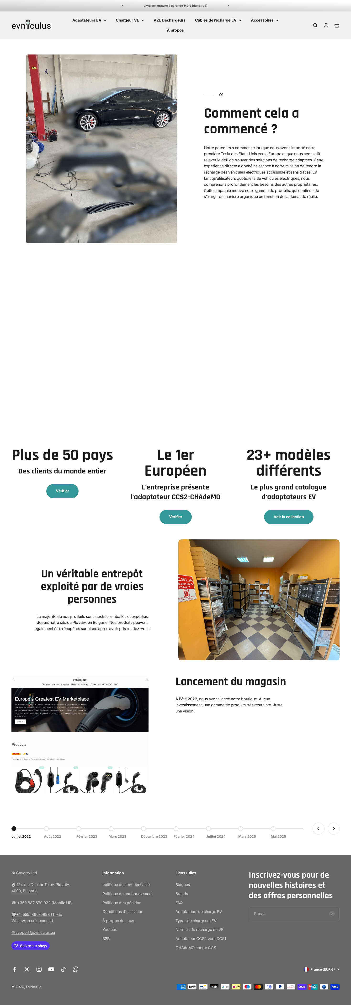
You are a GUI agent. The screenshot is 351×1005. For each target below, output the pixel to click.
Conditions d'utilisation (122, 911)
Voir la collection (289, 516)
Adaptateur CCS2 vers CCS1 (201, 938)
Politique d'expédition (121, 902)
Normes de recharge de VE (199, 929)
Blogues (183, 884)
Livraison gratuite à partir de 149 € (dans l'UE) (175, 5)
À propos (175, 30)
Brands (182, 893)
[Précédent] (122, 5)
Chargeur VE (127, 20)
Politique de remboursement (127, 893)
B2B (106, 938)
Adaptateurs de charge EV (199, 911)
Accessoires (262, 20)
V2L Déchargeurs (170, 20)
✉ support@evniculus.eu (33, 932)
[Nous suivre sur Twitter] (27, 969)
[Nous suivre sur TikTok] (63, 969)
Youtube (109, 929)
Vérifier (62, 491)
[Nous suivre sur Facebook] (14, 969)
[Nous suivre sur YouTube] (51, 969)
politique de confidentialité (126, 884)
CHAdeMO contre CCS (196, 947)
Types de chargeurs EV (196, 920)
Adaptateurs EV (86, 20)
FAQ (179, 902)
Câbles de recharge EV (216, 20)
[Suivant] (228, 5)
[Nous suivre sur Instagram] (39, 969)
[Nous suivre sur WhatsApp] (75, 969)
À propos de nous (118, 920)
